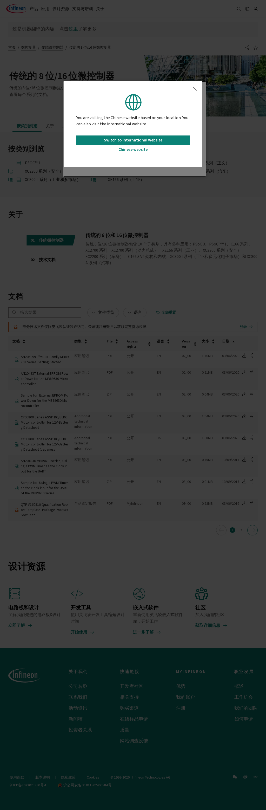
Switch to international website (133, 140)
